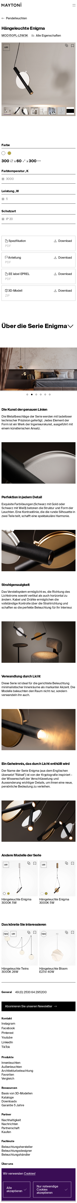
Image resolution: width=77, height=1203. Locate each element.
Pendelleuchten (16, 18)
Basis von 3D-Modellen (17, 1093)
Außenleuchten (11, 1066)
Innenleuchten (10, 1062)
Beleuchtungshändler (15, 1154)
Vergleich (7, 1078)
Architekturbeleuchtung (17, 1070)
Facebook (8, 1028)
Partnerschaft (10, 1128)
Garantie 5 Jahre (12, 1105)
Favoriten (7, 1074)
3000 (10, 178)
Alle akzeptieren (14, 1189)
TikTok (5, 1047)
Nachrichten (9, 1124)
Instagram (8, 1023)
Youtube (7, 1037)
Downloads (9, 1101)
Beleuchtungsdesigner (16, 1150)
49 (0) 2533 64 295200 (31, 992)
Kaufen (6, 1132)
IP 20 (9, 219)
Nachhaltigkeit (11, 1120)
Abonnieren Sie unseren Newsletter (28, 1006)
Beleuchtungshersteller (17, 1146)
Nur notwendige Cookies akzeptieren (47, 1189)
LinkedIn (7, 1042)
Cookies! (30, 1173)
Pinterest (7, 1032)
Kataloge (7, 1097)
